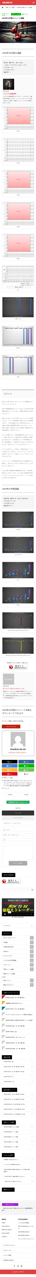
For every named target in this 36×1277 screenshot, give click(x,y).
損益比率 (17, 785)
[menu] (33, 2)
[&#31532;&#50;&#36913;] (18, 149)
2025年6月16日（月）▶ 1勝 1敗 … (16, 1043)
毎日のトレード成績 (9, 973)
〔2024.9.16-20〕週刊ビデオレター (13, 1181)
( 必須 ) (6, 830)
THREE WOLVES (17, 947)
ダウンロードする (11, 726)
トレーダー (12, 784)
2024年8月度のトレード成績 (11, 1137)
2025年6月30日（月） (9, 1081)
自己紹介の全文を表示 (17, 752)
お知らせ (17, 951)
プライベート (17, 965)
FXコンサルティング (17, 938)
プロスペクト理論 (25, 784)
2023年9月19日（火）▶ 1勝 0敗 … (16, 1026)
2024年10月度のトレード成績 (11, 1127)
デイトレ (27, 782)
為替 (24, 785)
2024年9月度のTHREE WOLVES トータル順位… (20, 1020)
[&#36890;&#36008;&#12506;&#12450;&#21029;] (18, 307)
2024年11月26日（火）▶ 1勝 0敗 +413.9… (15, 1109)
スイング (22, 782)
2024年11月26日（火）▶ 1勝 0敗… (16, 1048)
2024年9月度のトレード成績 (11, 1132)
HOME (3, 1222)
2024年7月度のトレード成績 (11, 1142)
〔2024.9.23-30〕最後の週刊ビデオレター (14, 1176)
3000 (11, 780)
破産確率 (27, 785)
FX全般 (17, 942)
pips (16, 780)
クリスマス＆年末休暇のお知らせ (12, 1164)
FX (13, 780)
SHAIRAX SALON (8, 1260)
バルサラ (18, 784)
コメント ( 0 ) (18, 812)
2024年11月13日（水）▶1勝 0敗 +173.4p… (15, 1114)
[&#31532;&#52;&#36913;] (18, 213)
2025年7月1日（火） (9, 1076)
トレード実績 (7, 1255)
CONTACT (4, 1236)
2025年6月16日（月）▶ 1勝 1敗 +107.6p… (15, 1104)
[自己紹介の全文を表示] (26, 752)
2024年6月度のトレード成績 (11, 1146)
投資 (13, 785)
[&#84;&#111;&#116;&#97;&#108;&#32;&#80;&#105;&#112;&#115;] (18, 520)
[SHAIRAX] (7, 2)
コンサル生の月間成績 (17, 960)
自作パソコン (17, 980)
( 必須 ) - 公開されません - (11, 834)
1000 (5, 780)
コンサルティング (10, 782)
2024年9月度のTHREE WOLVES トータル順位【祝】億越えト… (17, 1170)
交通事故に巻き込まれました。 (15, 1003)
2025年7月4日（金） (12, 1031)
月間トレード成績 (16, 14)
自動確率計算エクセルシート (18, 802)
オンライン (20, 780)
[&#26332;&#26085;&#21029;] (18, 336)
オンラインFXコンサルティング (13, 688)
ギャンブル (26, 780)
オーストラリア (17, 956)
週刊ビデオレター (18, 985)
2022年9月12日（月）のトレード (15, 1037)
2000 (8, 780)
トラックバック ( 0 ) (18, 817)
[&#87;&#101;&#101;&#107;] (18, 595)
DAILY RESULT (6, 1226)
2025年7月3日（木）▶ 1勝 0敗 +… (16, 997)
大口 (7, 785)
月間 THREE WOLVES (23, 1232)
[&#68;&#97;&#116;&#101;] (18, 570)
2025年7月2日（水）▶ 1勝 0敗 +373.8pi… (14, 1071)
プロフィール (7, 1250)
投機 (10, 785)
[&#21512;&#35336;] (18, 277)
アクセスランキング (9, 1245)
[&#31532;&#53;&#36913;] (18, 245)
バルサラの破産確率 (9, 94)
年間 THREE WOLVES (23, 1235)
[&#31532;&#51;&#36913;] (18, 181)
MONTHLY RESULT (7, 1229)
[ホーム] (2, 7)
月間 (21, 785)
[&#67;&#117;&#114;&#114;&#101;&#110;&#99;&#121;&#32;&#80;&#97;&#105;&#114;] (18, 545)
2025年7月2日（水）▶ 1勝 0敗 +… (16, 1009)
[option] (18, 1207)
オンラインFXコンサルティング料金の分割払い (19, 1014)
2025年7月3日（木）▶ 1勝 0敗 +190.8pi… (14, 1066)
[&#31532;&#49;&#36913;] (18, 118)
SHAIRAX (21, 1272)
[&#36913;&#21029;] (18, 365)
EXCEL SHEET (6, 1233)
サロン (17, 782)
